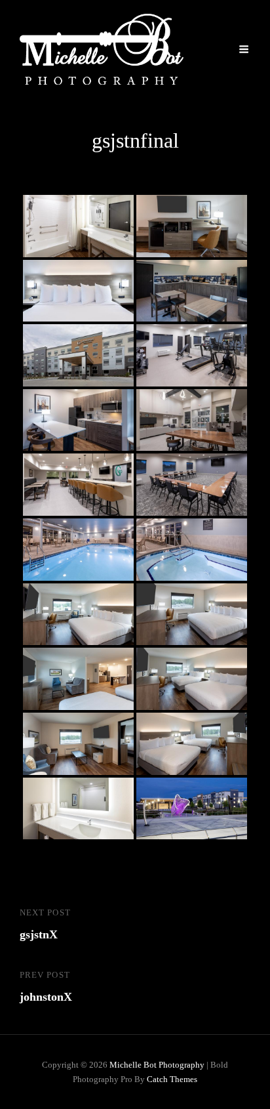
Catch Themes (172, 1079)
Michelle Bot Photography (156, 1065)
